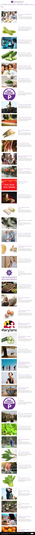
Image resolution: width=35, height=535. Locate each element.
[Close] (34, 533)
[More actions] (32, 12)
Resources (16, 9)
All (1, 9)
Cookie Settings (28, 533)
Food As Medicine (10, 9)
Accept (32, 533)
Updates (5, 9)
